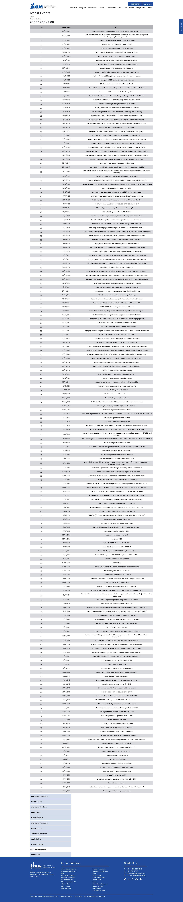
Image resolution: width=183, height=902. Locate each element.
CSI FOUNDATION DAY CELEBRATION (117, 582)
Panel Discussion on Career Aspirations (116, 519)
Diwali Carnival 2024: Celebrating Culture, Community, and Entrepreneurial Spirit (117, 236)
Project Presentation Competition (117, 559)
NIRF (62, 873)
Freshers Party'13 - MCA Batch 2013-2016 (117, 771)
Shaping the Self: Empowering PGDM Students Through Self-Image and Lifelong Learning (117, 151)
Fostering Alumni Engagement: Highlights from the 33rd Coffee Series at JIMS (116, 228)
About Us (73, 8)
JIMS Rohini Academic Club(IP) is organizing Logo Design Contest (117, 472)
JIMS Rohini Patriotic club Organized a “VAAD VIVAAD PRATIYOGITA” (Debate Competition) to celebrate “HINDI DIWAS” (116, 463)
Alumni (131, 8)
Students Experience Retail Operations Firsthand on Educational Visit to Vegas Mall (116, 263)
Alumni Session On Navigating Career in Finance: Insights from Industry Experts (116, 311)
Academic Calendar (68, 875)
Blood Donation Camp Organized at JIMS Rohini (116, 68)
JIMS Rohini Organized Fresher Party (116, 398)
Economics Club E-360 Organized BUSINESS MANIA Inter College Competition (117, 579)
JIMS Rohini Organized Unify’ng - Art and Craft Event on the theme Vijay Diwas (116, 429)
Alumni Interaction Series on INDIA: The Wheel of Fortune (116, 615)
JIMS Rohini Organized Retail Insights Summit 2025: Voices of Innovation (117, 192)
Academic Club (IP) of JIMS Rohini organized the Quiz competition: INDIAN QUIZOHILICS (116, 484)
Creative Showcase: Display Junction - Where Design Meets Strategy (116, 224)
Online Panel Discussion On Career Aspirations (117, 523)
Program (82, 8)
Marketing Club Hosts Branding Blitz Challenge (116, 267)
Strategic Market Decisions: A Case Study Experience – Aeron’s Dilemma (116, 143)
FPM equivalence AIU (68, 882)
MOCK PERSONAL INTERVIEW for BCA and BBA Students (117, 735)
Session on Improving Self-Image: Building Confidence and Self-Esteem (117, 358)
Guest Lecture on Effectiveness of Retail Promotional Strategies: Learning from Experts (116, 271)
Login (94, 882)
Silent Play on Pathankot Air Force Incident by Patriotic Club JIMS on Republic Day (116, 739)
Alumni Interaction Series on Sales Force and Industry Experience (116, 619)
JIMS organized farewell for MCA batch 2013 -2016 (116, 712)
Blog (94, 873)
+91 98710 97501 (132, 871)
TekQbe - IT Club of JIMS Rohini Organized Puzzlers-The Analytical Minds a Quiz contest (116, 426)
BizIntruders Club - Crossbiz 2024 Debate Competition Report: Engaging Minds (116, 319)
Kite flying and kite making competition (117, 791)
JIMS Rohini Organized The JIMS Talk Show (116, 212)
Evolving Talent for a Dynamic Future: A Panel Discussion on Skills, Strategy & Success (116, 139)
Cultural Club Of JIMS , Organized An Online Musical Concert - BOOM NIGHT (117, 491)
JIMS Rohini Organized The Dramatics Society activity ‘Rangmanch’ (116, 527)
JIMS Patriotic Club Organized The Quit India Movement (116, 704)
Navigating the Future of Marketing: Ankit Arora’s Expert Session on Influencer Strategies (117, 279)
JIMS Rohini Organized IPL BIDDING (116, 390)
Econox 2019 (117, 563)
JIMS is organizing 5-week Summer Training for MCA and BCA (116, 708)
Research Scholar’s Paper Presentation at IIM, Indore (116, 56)
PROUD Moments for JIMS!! (117, 720)
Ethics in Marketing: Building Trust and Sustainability (117, 104)
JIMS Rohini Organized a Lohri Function (117, 418)
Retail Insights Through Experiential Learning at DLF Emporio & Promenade (116, 220)
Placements (111, 8)
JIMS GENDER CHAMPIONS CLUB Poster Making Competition (116, 680)
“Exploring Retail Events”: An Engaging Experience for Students (116, 287)
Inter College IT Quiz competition (116, 676)
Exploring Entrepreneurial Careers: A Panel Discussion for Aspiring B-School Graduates (117, 346)
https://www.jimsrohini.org (136, 875)
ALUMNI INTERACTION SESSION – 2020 (116, 531)
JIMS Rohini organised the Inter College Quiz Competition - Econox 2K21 (117, 468)
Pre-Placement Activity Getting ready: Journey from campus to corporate (116, 507)
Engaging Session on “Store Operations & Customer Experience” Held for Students (117, 259)
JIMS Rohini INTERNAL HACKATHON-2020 (116, 543)
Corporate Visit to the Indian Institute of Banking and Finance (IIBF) (116, 303)
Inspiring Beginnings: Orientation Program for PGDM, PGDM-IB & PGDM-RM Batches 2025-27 (116, 155)
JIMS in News (65, 886)
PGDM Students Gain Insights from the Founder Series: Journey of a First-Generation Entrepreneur (116, 232)
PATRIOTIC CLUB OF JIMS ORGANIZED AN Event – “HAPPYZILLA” (117, 480)
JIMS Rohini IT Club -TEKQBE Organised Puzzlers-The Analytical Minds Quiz (116, 499)
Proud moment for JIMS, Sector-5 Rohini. (116, 684)
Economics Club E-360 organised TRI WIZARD (116, 604)
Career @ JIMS (98, 886)
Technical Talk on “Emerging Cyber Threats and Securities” (116, 623)
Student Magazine (99, 869)
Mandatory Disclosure (69, 871)
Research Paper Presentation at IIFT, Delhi (116, 44)
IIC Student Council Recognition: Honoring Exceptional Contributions (117, 315)
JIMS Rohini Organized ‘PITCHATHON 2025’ (116, 188)
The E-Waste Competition (116, 759)
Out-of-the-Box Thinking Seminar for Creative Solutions (116, 323)
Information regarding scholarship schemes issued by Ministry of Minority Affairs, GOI (116, 608)
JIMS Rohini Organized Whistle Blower (117, 422)
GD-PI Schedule (37, 818)
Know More (148, 4)
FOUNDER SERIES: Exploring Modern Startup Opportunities (116, 327)
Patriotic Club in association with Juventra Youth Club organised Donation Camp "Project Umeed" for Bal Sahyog (117, 595)
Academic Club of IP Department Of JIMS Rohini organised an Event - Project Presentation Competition (117, 636)
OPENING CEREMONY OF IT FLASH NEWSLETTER (116, 692)
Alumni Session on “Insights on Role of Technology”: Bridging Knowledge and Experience (117, 275)
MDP (119, 8)
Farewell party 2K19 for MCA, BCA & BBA (116, 571)
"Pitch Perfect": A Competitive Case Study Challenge (117, 295)
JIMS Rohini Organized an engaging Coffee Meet (117, 163)
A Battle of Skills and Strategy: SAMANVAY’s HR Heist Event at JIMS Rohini (116, 251)
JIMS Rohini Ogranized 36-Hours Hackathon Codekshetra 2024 (117, 382)
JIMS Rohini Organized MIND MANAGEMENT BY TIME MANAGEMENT (117, 204)
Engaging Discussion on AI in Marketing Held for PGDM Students (117, 244)
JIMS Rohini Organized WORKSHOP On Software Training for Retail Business (117, 196)
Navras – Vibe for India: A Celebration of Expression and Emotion (116, 72)
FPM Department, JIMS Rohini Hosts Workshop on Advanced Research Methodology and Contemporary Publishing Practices (117, 36)
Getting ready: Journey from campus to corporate (117, 511)
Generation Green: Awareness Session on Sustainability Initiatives (117, 291)
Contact (150, 8)
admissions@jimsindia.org (136, 873)
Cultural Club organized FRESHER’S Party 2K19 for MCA (116, 551)
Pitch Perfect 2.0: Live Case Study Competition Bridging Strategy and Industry (116, 120)
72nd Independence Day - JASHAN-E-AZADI (117, 660)
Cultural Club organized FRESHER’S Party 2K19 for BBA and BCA (116, 555)
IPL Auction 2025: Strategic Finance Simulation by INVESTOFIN (117, 64)
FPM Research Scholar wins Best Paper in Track (116, 84)
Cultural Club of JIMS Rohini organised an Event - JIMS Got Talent (117, 631)
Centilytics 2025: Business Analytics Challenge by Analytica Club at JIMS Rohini (116, 96)
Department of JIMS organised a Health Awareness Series (116, 672)
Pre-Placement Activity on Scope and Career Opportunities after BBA (116, 652)
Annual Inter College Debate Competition (117, 763)
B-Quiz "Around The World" (116, 775)
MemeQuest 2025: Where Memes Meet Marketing (116, 80)
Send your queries (99, 878)
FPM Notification (67, 880)
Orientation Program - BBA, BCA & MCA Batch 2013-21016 (116, 779)
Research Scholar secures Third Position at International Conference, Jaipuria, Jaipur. (117, 180)
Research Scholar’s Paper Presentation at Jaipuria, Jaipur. (116, 60)
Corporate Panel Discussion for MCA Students (116, 668)
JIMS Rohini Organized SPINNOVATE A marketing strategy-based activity (116, 112)
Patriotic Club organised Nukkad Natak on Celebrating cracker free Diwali (116, 590)
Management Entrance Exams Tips (94, 896)
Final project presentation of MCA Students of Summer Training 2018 (117, 656)
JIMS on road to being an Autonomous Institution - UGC (116, 586)
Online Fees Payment (100, 884)
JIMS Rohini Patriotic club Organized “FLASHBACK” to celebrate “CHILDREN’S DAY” (117, 447)
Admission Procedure (39, 796)
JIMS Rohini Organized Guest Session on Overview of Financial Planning (116, 200)
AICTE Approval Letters (69, 869)
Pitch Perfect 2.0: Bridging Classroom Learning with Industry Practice (117, 76)
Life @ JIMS (140, 8)
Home (32, 17)
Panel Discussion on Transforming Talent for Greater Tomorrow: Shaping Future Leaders (117, 350)
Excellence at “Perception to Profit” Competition (117, 92)
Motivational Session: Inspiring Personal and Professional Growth (116, 362)
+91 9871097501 (135, 4)
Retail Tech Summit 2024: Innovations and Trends (116, 335)
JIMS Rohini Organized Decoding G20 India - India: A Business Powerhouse (116, 402)
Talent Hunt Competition (117, 783)
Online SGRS (97, 888)
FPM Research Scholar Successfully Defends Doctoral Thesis (117, 52)
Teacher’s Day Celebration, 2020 (116, 535)
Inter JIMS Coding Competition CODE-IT (117, 547)
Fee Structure (36, 802)
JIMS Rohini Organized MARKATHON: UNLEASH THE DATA (117, 386)
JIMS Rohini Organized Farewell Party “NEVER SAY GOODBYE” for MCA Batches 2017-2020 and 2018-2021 (116, 439)
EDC (125, 8)
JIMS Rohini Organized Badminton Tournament (116, 455)
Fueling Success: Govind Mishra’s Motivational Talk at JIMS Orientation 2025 (116, 159)
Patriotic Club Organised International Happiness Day (117, 503)
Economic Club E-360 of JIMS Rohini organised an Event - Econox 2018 (116, 648)
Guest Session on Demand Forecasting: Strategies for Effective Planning (116, 299)
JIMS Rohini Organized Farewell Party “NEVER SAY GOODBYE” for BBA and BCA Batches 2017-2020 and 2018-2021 (117, 434)
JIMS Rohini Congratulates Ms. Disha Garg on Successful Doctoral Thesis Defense (116, 88)
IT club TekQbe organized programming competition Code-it (116, 600)
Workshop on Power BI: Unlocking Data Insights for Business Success (117, 283)
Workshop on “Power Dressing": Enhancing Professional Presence (116, 339)
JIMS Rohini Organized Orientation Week (117, 410)
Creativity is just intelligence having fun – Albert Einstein (116, 406)
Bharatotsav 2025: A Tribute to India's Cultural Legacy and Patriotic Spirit (116, 116)
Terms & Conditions (66, 896)
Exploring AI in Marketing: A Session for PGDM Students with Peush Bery (116, 240)
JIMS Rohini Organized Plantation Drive (116, 443)
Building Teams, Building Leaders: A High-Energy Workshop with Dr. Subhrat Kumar (116, 147)
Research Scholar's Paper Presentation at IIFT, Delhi (117, 40)
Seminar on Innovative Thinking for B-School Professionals (116, 342)
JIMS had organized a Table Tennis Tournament (117, 732)
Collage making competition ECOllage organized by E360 (117, 747)
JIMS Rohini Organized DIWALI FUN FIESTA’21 (116, 451)
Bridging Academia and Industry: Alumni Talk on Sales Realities (117, 108)
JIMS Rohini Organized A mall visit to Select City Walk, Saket (117, 176)
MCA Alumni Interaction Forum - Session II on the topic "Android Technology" (117, 787)
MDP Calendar (66, 888)
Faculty (101, 8)
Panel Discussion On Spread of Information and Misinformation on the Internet (116, 495)
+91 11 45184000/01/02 (134, 869)
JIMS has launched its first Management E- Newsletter (117, 688)
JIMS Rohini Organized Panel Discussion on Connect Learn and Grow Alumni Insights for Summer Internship (116, 172)
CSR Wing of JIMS (99, 890)
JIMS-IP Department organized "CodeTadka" (116, 716)
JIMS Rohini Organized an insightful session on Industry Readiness (117, 208)
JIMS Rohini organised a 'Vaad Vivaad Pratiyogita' (116, 458)
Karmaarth (35, 855)
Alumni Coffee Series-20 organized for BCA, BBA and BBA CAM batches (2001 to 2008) (117, 611)
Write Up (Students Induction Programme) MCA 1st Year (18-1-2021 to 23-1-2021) (116, 515)
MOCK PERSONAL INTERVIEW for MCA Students (117, 724)
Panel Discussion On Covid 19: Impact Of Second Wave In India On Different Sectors (116, 487)
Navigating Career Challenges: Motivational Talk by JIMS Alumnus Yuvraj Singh (116, 131)
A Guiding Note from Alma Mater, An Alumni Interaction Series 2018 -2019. (116, 644)
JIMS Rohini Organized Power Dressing (117, 394)
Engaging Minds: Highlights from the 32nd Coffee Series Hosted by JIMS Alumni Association (117, 331)
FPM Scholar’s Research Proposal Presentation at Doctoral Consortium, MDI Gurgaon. (117, 123)
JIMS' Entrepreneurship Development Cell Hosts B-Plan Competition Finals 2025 (117, 167)
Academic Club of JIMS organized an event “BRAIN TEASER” (116, 696)
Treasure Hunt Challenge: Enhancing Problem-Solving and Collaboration (116, 216)
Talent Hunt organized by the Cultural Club (117, 751)
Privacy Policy (78, 896)
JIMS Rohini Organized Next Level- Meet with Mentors (116, 374)
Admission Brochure (39, 807)
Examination (97, 880)
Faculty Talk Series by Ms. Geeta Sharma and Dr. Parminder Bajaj (116, 567)
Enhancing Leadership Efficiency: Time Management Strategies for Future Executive (116, 354)
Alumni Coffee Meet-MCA (117, 664)
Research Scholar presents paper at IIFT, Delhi (117, 48)
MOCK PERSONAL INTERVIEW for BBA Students (116, 728)
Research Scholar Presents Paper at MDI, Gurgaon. (116, 127)
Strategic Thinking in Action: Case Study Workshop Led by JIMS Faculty (116, 135)
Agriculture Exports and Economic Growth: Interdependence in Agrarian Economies (117, 255)
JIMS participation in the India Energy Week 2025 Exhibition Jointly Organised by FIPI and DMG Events (117, 184)
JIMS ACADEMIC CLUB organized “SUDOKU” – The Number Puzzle (116, 700)
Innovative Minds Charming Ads (117, 755)
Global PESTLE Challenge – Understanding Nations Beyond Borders (116, 100)
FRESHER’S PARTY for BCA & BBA (117, 627)
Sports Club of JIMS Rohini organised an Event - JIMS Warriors (116, 640)
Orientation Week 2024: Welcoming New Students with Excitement (116, 366)
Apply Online (36, 812)
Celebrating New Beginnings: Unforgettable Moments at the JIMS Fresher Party (117, 247)
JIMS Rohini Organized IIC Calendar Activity (117, 370)
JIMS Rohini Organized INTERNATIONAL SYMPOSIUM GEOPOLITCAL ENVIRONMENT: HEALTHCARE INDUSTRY (117, 414)
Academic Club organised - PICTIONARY (117, 575)
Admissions (92, 8)
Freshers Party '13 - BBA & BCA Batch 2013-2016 (116, 767)
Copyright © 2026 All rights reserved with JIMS (44, 896)
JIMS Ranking (65, 884)
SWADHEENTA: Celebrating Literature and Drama (117, 307)
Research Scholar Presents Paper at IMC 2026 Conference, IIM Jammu (116, 31)
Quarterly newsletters (100, 871)
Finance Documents (68, 878)
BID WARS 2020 (117, 539)
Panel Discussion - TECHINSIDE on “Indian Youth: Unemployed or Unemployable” (116, 476)
